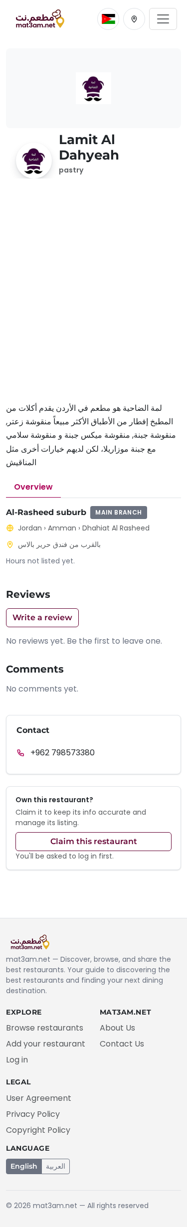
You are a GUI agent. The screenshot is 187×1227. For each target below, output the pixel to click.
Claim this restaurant (93, 841)
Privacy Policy (33, 1114)
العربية (55, 1166)
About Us (117, 1028)
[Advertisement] (93, 295)
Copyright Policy (38, 1130)
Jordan (30, 528)
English (23, 1166)
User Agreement (38, 1098)
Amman (62, 528)
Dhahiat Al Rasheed (116, 528)
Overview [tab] (33, 487)
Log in (17, 1059)
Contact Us (122, 1044)
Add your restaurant (45, 1044)
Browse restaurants (44, 1028)
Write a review (42, 617)
